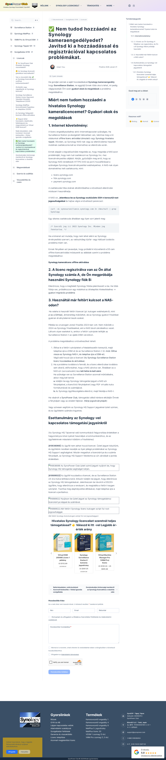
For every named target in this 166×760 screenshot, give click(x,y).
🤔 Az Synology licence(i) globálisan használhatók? (25, 72)
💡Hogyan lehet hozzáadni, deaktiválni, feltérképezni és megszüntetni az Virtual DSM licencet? (24, 123)
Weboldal (102, 610)
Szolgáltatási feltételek (60, 731)
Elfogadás (11, 752)
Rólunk (44, 6)
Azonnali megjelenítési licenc (63, 740)
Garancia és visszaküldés (61, 734)
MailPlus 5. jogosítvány (95, 728)
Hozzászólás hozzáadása (60, 627)
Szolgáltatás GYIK (72, 19)
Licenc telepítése (58, 737)
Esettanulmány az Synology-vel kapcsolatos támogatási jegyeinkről (145, 65)
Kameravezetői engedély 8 (97, 725)
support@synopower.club (136, 732)
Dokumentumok (58, 19)
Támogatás (93, 6)
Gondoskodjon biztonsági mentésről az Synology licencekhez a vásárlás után (25, 158)
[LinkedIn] (143, 99)
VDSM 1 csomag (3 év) (95, 734)
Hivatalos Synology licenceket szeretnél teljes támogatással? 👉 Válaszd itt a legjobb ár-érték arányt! (147, 75)
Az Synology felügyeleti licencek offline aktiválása (25, 114)
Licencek (20, 58)
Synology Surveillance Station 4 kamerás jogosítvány (105, 560)
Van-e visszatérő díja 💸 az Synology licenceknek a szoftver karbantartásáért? (25, 80)
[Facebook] (136, 99)
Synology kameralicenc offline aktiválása (68, 262)
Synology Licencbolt (67, 6)
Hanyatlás (24, 752)
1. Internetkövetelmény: (142, 36)
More (109, 6)
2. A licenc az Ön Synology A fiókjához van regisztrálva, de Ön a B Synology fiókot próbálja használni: (146, 45)
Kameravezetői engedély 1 (97, 719)
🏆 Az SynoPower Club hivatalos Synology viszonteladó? (24, 65)
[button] (51, 553)
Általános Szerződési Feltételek (86, 617)
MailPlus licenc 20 (93, 731)
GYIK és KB (55, 722)
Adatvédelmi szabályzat (61, 728)
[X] (140, 99)
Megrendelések (23, 167)
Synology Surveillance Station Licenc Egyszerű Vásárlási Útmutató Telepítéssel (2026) (25, 98)
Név (51, 610)
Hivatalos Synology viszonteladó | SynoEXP (16, 7)
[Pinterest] (147, 99)
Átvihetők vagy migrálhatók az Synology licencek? (25, 89)
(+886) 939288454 (133, 738)
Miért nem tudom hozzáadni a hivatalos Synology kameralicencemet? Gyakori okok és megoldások (143, 28)
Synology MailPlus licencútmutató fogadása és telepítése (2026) (25, 107)
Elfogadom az (65, 654)
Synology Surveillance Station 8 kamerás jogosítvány (63, 560)
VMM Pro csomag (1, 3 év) (97, 737)
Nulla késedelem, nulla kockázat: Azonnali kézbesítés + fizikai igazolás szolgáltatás (24, 134)
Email (76, 610)
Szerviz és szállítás (25, 173)
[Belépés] (129, 6)
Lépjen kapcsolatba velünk (62, 725)
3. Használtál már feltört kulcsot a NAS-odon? (145, 56)
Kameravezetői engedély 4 (97, 722)
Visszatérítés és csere (23, 181)
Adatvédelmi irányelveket (70, 654)
